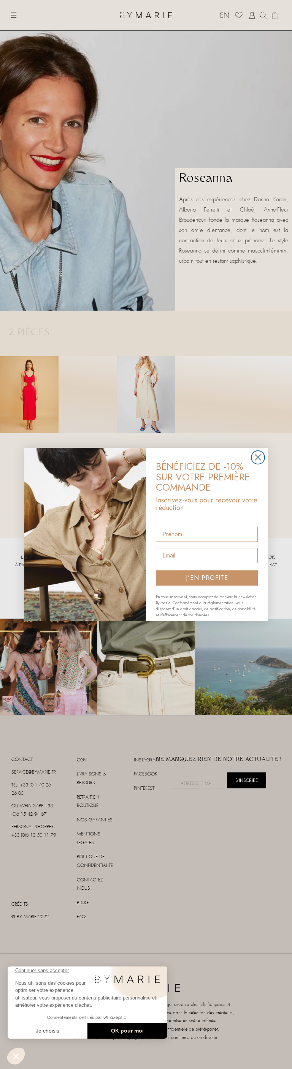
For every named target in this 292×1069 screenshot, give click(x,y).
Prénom (167, 520)
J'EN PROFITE (207, 577)
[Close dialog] (258, 457)
